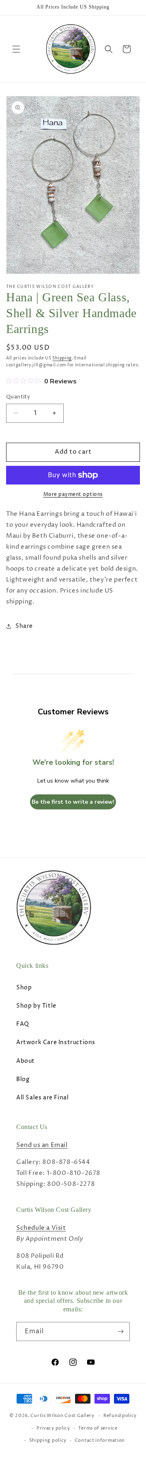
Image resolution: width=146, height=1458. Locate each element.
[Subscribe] (120, 1331)
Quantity (18, 396)
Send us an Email (42, 1145)
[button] (16, 49)
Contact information (100, 1440)
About (25, 1061)
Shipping (62, 358)
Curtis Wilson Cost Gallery (62, 1416)
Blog (22, 1079)
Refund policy (120, 1416)
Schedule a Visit (41, 1228)
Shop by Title (36, 1006)
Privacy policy (53, 1428)
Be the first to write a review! (73, 802)
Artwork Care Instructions (55, 1042)
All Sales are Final (42, 1097)
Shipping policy (48, 1440)
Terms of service (98, 1428)
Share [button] (24, 626)
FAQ (22, 1024)
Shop (24, 987)
